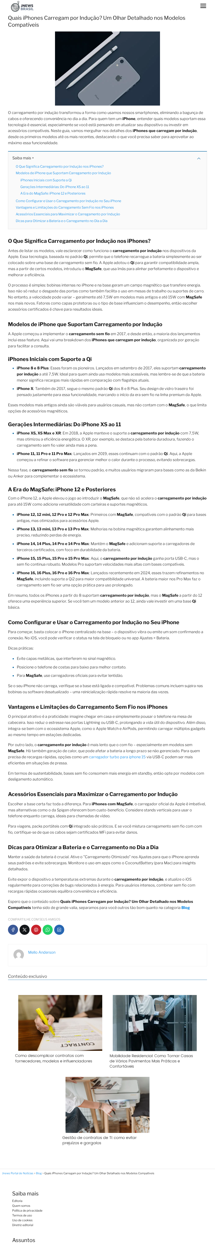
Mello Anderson (41, 952)
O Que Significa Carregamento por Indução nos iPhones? (60, 167)
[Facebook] (13, 930)
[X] (25, 930)
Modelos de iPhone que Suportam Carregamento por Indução (63, 173)
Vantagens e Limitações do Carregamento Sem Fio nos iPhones (65, 207)
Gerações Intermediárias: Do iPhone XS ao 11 (54, 187)
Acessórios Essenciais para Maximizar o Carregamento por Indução (68, 214)
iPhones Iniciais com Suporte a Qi (46, 180)
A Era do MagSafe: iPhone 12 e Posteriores (52, 193)
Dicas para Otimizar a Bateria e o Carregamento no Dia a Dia (62, 221)
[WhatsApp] (48, 930)
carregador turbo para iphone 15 (117, 757)
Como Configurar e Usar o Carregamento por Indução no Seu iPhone (68, 201)
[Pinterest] (36, 930)
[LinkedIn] (59, 930)
